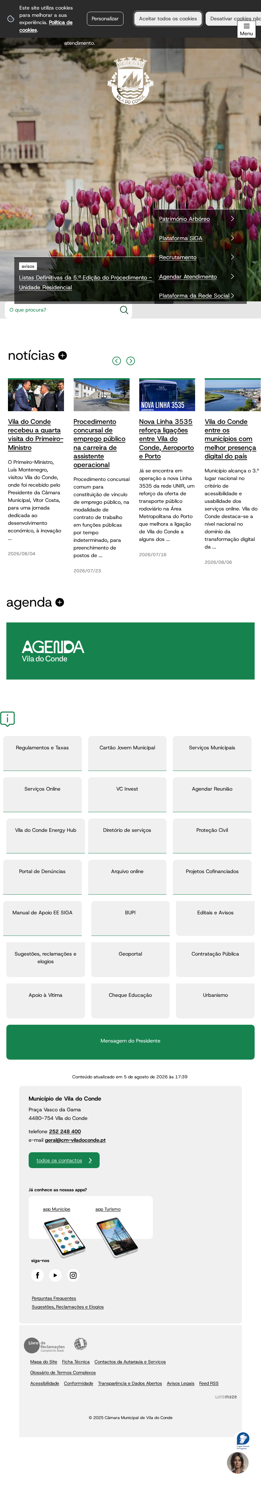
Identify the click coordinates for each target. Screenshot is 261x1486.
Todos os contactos (59, 1160)
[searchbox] (59, 310)
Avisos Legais (180, 1383)
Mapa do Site (43, 1361)
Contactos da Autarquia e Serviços (130, 1361)
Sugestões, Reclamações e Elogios (68, 1307)
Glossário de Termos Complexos (63, 1372)
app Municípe (56, 1209)
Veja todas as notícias (31, 355)
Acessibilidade (80, 1344)
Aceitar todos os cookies (168, 18)
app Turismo (108, 1209)
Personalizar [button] (105, 18)
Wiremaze (226, 1397)
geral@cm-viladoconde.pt (75, 1140)
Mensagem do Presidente (130, 1040)
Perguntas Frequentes (54, 1298)
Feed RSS (209, 1383)
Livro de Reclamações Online (44, 1345)
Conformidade (78, 1383)
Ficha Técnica (76, 1361)
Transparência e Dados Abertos (130, 1383)
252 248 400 (65, 1131)
